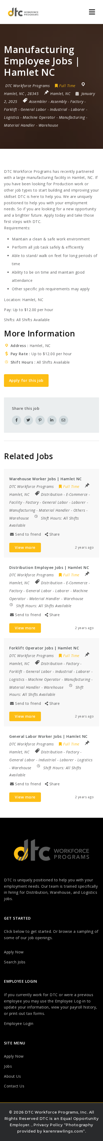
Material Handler (19, 125)
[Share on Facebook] (16, 420)
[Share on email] (63, 420)
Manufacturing (72, 117)
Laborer (78, 109)
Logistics (11, 117)
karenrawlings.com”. (64, 1131)
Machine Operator (39, 117)
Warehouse (48, 125)
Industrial (58, 109)
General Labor (33, 109)
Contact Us (14, 1085)
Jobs (8, 1066)
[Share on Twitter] (28, 420)
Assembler (38, 101)
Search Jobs (15, 961)
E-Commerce (77, 494)
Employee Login (18, 1023)
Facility (15, 502)
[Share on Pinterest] (40, 420)
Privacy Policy (48, 1125)
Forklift (10, 109)
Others (79, 510)
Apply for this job (26, 380)
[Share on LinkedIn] (52, 420)
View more (25, 547)
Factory (76, 101)
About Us (12, 1076)
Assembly (59, 101)
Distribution (51, 494)
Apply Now (14, 951)
